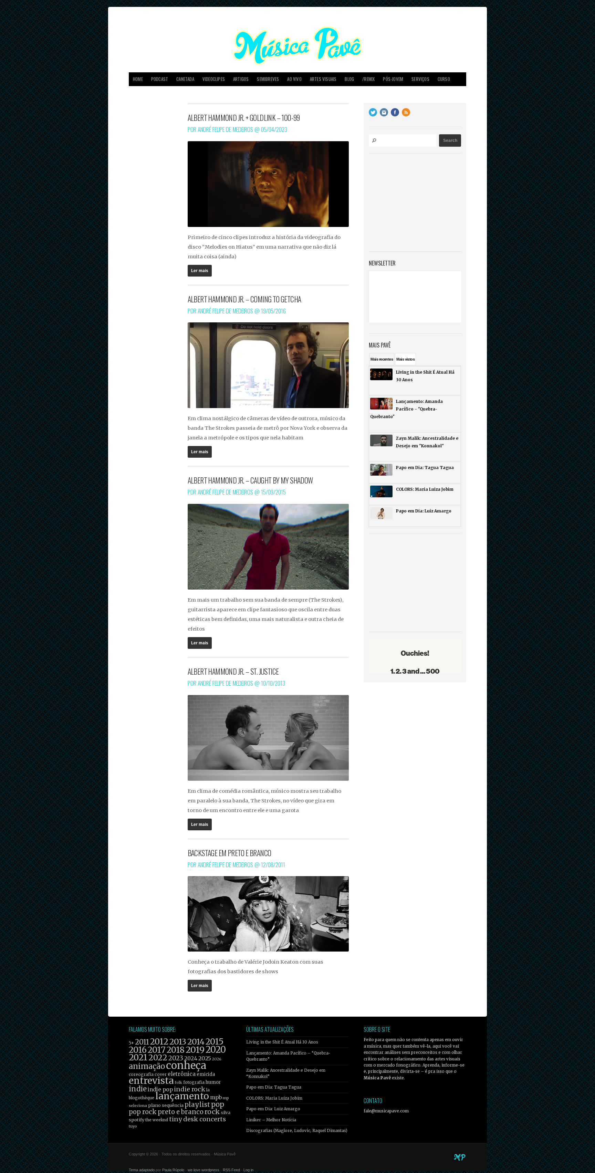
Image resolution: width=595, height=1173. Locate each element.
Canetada (185, 79)
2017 (157, 1050)
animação (147, 1066)
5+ (131, 1043)
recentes (381, 359)
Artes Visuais (323, 79)
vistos (405, 359)
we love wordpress (203, 1170)
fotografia (194, 1082)
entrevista (151, 1080)
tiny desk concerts (197, 1119)
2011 (142, 1042)
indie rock (189, 1089)
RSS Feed (231, 1170)
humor (213, 1082)
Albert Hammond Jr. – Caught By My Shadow (250, 480)
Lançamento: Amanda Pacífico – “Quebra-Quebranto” (288, 1056)
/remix (368, 79)
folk (178, 1082)
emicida (206, 1074)
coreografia (141, 1074)
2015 (214, 1041)
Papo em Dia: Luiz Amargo (273, 1109)
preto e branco (180, 1112)
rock (212, 1112)
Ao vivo (294, 79)
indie (138, 1088)
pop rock (143, 1112)
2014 (196, 1042)
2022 (157, 1057)
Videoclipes (213, 79)
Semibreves (268, 79)
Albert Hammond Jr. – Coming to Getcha (244, 298)
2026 (216, 1059)
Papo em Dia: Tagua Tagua (273, 1087)
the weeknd (156, 1120)
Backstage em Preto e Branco (229, 852)
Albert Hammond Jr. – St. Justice (233, 671)
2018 (176, 1050)
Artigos (241, 79)
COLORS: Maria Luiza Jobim (274, 1098)
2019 (195, 1049)
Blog (349, 79)
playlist (197, 1105)
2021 (138, 1057)
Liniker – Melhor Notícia (271, 1120)
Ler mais (199, 270)
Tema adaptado (142, 1170)
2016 (138, 1050)
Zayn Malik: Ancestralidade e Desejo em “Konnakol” (285, 1073)
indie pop (160, 1089)
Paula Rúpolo (173, 1170)
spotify (136, 1119)
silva (225, 1112)
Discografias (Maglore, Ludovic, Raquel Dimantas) (296, 1130)
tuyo (133, 1126)
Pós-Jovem (393, 79)
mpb (216, 1097)
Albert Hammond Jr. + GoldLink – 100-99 (244, 117)
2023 (175, 1058)
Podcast (159, 79)
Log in (248, 1170)
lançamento (182, 1096)
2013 (177, 1042)
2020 (216, 1049)
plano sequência (166, 1105)
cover (161, 1074)
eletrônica (182, 1073)
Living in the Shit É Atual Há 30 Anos (282, 1042)
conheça (186, 1065)
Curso (444, 79)
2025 (204, 1058)
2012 (159, 1041)
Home (138, 79)
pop (217, 1104)
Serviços (420, 79)
